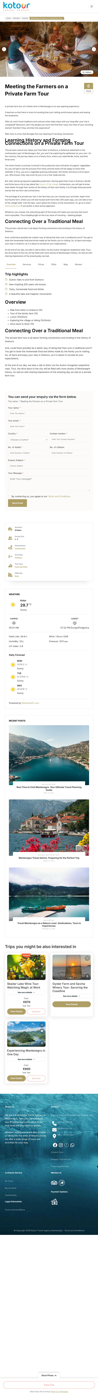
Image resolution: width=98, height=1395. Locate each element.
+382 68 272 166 (64, 1122)
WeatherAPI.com (30, 703)
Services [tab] (27, 264)
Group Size (19, 536)
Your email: (14, 420)
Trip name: (14, 401)
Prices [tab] (41, 264)
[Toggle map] (42, 976)
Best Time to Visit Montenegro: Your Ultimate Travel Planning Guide (49, 788)
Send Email (17, 503)
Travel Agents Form (60, 1166)
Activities (19, 555)
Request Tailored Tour (61, 1159)
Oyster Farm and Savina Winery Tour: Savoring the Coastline (70, 987)
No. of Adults (15, 447)
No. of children (57, 447)
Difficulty (18, 573)
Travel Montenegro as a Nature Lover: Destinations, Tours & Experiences (49, 924)
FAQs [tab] (53, 264)
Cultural (41, 855)
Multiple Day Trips (49, 784)
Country (12, 433)
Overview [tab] (11, 264)
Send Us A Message (59, 1391)
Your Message (15, 473)
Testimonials (11, 1195)
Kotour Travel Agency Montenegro (47, 1230)
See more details (25, 992)
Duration (18, 527)
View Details (16, 1011)
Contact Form (57, 1152)
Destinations (20, 546)
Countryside (20, 549)
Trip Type (19, 564)
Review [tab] (78, 264)
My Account (10, 1188)
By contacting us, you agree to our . (41, 496)
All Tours (9, 1181)
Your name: (14, 408)
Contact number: (59, 433)
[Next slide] (94, 49)
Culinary (18, 558)
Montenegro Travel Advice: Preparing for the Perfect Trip (49, 858)
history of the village (48, 184)
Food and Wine (21, 567)
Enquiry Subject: (16, 460)
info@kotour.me (64, 1128)
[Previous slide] (4, 49)
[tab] (19, 977)
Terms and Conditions (59, 496)
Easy (17, 576)
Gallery (88, 72)
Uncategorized (48, 920)
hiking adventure (12, 206)
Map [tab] (66, 264)
